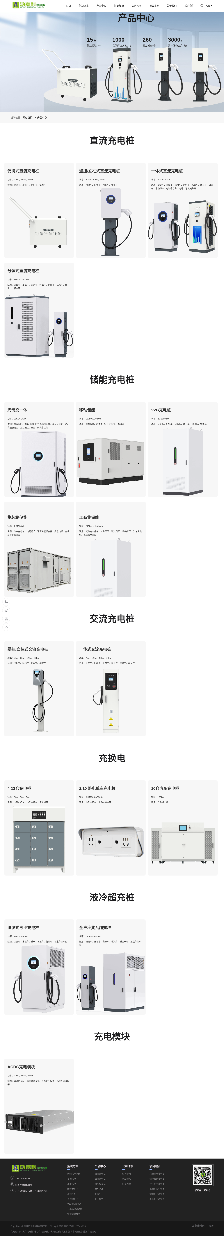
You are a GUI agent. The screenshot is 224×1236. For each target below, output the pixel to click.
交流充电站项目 (156, 1173)
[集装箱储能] (39, 504)
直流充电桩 (100, 1178)
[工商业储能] (111, 504)
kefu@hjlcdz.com (23, 1185)
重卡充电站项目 (156, 1199)
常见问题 (126, 1183)
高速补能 (71, 1194)
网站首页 (27, 117)
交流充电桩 (100, 1173)
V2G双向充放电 (74, 1204)
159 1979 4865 (22, 1178)
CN (208, 5)
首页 (68, 5)
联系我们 (189, 5)
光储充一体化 (73, 1173)
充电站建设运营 (74, 1209)
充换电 (98, 1194)
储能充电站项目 (156, 1194)
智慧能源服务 (73, 1214)
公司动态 (136, 5)
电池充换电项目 (156, 1189)
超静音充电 (72, 1189)
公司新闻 (126, 1173)
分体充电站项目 (156, 1183)
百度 (211, 1226)
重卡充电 (71, 1183)
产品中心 (101, 5)
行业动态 (126, 1178)
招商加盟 (119, 5)
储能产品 (99, 1189)
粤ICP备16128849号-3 (75, 1226)
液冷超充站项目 (156, 1178)
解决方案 (84, 5)
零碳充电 (71, 1178)
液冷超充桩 (100, 1183)
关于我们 (172, 5)
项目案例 (154, 5)
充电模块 (99, 1199)
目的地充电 (72, 1199)
